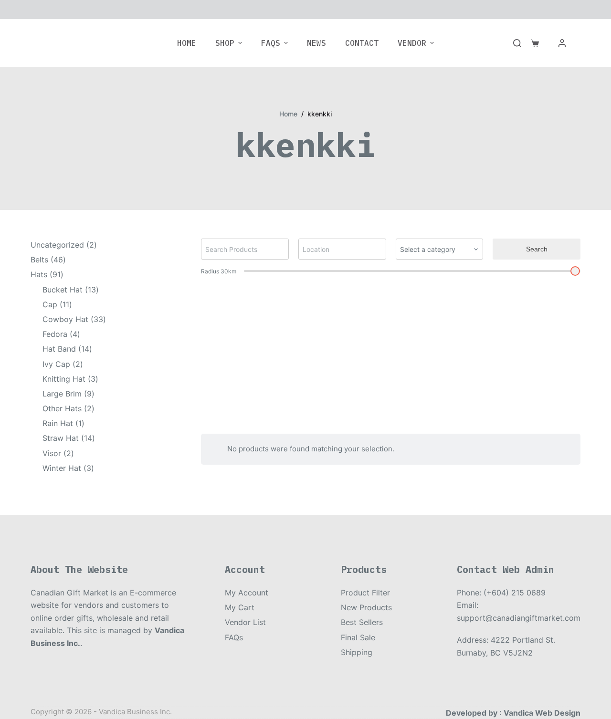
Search (537, 249)
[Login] (562, 43)
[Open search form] (517, 43)
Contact (362, 43)
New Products (366, 607)
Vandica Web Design (542, 713)
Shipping (356, 652)
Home (186, 43)
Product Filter (365, 592)
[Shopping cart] (535, 43)
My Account (246, 592)
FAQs (270, 43)
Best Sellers (362, 622)
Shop (224, 43)
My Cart (239, 607)
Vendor (412, 43)
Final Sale (358, 637)
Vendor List (245, 622)
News (316, 43)
